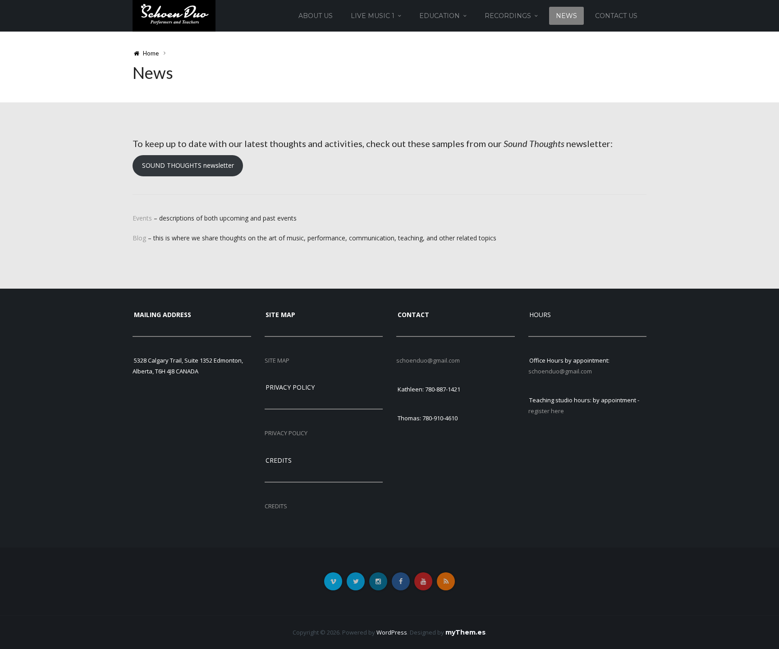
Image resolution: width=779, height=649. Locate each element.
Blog (139, 238)
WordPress (391, 632)
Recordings (508, 16)
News (566, 16)
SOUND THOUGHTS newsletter (188, 165)
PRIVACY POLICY (286, 433)
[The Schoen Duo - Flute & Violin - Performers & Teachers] (174, 15)
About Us (315, 16)
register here (546, 411)
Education (439, 16)
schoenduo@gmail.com (428, 360)
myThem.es (465, 632)
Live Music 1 (372, 16)
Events (142, 218)
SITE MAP (277, 360)
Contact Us (616, 16)
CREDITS (276, 506)
